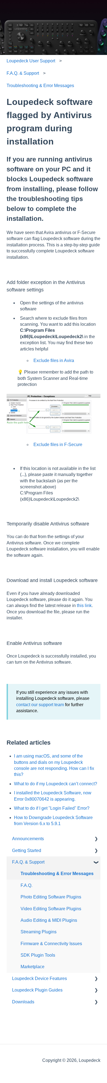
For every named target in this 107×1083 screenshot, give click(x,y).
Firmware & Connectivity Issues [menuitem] (51, 943)
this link (84, 605)
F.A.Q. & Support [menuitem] (28, 862)
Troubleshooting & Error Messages (40, 85)
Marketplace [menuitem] (32, 966)
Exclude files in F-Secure (57, 444)
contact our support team (40, 704)
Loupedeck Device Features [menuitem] (39, 978)
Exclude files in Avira (53, 360)
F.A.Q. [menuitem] (26, 885)
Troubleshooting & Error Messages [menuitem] (57, 873)
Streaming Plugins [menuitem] (39, 931)
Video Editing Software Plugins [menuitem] (51, 908)
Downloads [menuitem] (23, 1002)
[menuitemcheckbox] (96, 839)
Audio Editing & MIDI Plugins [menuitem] (49, 920)
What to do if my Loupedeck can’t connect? (55, 783)
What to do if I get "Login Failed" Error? (51, 808)
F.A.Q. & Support (23, 73)
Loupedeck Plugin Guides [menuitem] (37, 990)
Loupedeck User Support (31, 61)
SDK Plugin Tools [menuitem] (38, 955)
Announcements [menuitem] (28, 838)
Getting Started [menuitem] (26, 850)
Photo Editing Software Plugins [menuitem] (51, 897)
